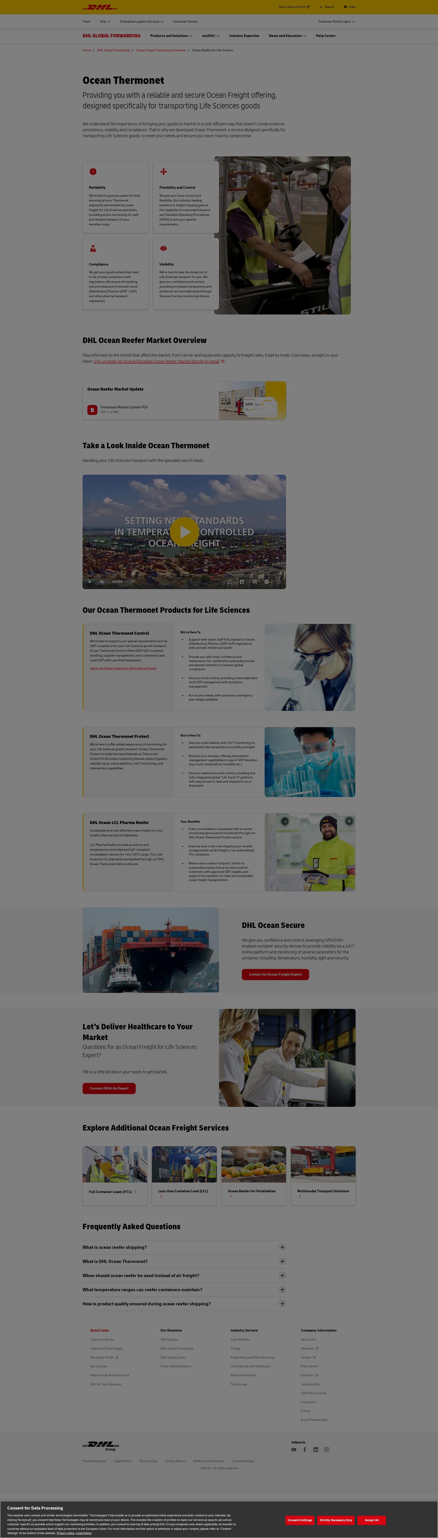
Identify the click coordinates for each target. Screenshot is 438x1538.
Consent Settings (300, 1520)
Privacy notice (66, 1533)
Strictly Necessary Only (336, 1520)
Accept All (372, 1520)
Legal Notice (84, 1533)
